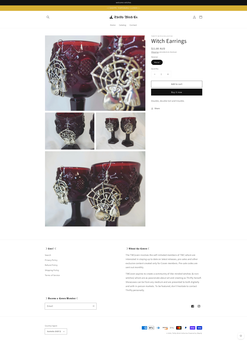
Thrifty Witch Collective (180, 333)
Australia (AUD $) (54, 331)
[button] (48, 17)
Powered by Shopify (195, 333)
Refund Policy (51, 265)
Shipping (155, 52)
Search (48, 255)
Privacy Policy (51, 260)
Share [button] (157, 108)
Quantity (154, 68)
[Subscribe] (93, 306)
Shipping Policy (52, 270)
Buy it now (176, 92)
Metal (157, 62)
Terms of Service (52, 275)
